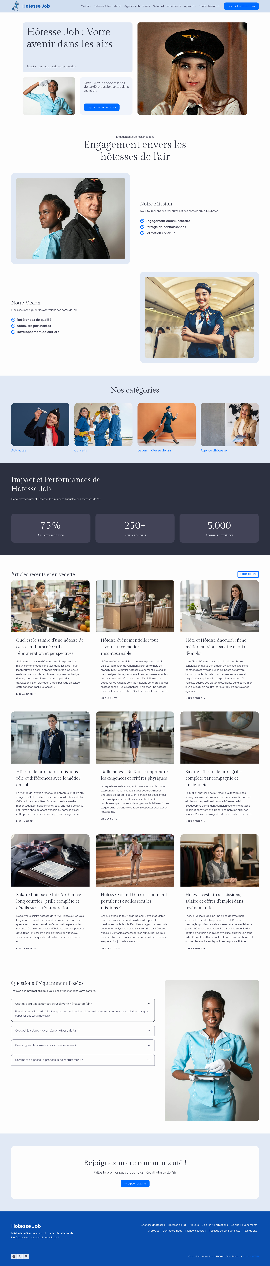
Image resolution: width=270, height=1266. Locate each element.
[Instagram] (26, 1256)
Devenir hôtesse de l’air (154, 450)
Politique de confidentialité (224, 1230)
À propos (189, 6)
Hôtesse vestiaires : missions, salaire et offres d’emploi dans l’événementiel (214, 901)
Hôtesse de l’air (177, 1224)
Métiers (85, 6)
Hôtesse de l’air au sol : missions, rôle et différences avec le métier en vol (48, 778)
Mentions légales (195, 1230)
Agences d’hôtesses (137, 6)
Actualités (18, 450)
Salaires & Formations (107, 6)
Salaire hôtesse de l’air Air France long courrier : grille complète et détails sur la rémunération (48, 901)
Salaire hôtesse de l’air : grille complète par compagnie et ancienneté (213, 778)
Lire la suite (26, 694)
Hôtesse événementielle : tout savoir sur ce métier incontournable (129, 647)
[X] (20, 1256)
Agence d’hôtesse (214, 450)
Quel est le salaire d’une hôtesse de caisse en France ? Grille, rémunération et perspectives (50, 647)
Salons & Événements (167, 6)
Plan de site (250, 1230)
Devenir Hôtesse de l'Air (241, 6)
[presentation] (50, 606)
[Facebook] (14, 1256)
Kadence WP (251, 1256)
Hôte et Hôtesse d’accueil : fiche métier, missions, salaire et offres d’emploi (217, 647)
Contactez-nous (209, 6)
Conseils (80, 450)
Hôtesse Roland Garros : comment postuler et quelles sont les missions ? (134, 901)
